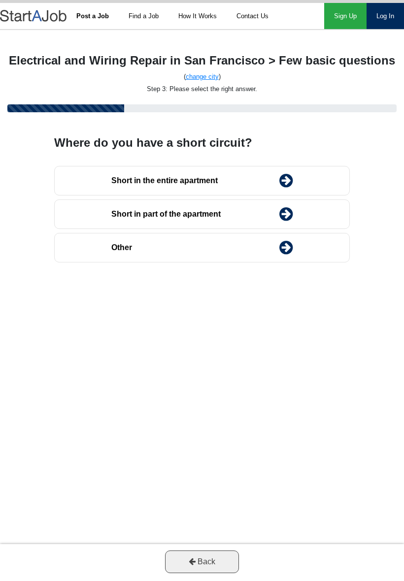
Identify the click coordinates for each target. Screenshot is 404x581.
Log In (385, 16)
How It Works (197, 16)
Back (205, 561)
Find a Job (144, 16)
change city (202, 76)
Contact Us (252, 16)
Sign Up (345, 16)
